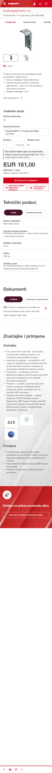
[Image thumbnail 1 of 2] (10, 57)
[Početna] (13, 3)
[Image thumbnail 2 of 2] (26, 57)
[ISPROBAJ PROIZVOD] (10, 769)
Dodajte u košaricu (27, 180)
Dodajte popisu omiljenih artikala (16, 188)
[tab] (10, 22)
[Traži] (46, 4)
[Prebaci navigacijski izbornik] (4, 4)
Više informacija (11, 98)
